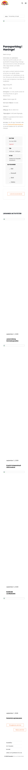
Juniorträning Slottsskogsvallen (12, 340)
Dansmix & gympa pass (14, 718)
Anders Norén (20, 756)
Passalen (10, 756)
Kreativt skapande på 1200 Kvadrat (13, 466)
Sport (12, 177)
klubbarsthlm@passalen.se (15, 124)
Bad (12, 168)
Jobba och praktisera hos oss (14, 752)
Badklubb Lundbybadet (10, 593)
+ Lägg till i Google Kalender (16, 193)
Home (6, 16)
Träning (13, 182)
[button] (22, 3)
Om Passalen (9, 746)
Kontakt (8, 749)
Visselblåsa (9, 742)
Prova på (13, 173)
